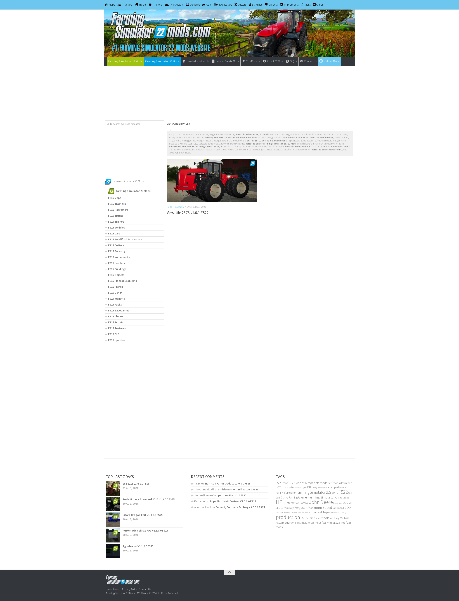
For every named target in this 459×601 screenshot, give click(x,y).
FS (337, 492)
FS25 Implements (119, 257)
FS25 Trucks (115, 215)
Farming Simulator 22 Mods (162, 61)
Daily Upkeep (318, 487)
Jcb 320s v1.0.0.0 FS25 (136, 483)
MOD (347, 508)
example (333, 487)
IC (284, 503)
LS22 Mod (295, 483)
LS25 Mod (340, 522)
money (279, 512)
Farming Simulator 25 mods (305, 522)
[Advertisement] (229, 92)
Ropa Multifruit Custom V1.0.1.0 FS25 (233, 501)
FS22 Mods (142, 593)
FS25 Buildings (117, 269)
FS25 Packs (115, 304)
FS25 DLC (113, 334)
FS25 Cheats (115, 316)
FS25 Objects (116, 275)
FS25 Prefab (115, 286)
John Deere (321, 502)
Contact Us (145, 589)
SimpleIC (318, 518)
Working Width (338, 518)
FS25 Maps (114, 198)
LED (278, 507)
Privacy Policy (129, 589)
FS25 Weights (116, 298)
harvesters (344, 497)
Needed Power (290, 512)
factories (342, 487)
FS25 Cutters (116, 245)
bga (304, 487)
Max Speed (338, 507)
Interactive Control (297, 503)
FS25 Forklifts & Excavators (125, 239)
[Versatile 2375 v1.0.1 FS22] (212, 180)
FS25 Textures (117, 328)
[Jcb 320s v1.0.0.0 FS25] (113, 488)
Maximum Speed (320, 507)
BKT (310, 487)
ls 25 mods (282, 487)
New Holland (303, 512)
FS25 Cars (114, 233)
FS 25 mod (282, 483)
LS (282, 507)
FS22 (343, 492)
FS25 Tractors (117, 204)
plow (329, 512)
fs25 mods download (340, 483)
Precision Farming (339, 513)
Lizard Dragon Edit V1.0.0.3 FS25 (143, 515)
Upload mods (113, 589)
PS (302, 518)
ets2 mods (308, 483)
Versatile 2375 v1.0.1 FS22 (188, 212)
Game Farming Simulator (316, 497)
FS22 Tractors (175, 206)
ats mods (321, 483)
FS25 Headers (116, 263)
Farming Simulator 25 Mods (125, 61)
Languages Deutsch (342, 503)
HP (279, 502)
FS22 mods (282, 522)
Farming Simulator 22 (313, 492)
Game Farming (289, 497)
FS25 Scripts (116, 322)
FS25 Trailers (116, 221)
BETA (298, 487)
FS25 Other (115, 292)
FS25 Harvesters (118, 209)
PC (310, 512)
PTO (311, 518)
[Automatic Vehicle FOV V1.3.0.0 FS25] (113, 535)
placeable (318, 512)
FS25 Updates (116, 340)
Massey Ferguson (295, 508)
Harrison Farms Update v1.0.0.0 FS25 (227, 483)
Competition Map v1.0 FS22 (229, 495)
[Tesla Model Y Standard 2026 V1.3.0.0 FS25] (113, 504)
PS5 (306, 518)
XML (348, 518)
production (288, 517)
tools (325, 518)
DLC (326, 487)
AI (290, 487)
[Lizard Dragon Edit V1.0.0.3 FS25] (113, 520)
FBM (332, 493)
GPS (337, 497)
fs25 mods (328, 522)
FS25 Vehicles (116, 227)
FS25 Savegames (118, 310)
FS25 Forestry (116, 251)
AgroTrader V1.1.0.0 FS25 (138, 546)
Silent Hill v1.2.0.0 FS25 (244, 489)
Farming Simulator (286, 492)
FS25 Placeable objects (122, 281)
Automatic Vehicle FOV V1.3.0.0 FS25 (145, 530)
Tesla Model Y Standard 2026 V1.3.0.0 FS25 (149, 499)
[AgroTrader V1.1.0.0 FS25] (113, 551)
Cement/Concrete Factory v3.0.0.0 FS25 (240, 507)
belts (293, 487)
